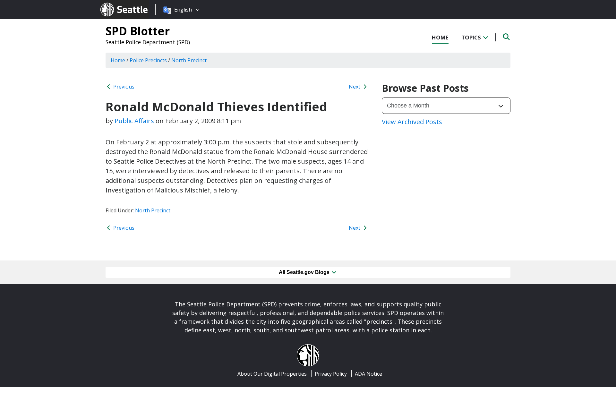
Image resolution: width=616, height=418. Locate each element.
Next (355, 86)
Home (440, 37)
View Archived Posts (412, 121)
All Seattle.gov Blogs (305, 272)
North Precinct (152, 210)
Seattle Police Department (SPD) (148, 42)
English (183, 9)
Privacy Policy (331, 373)
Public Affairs (134, 120)
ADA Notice (368, 373)
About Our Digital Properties (272, 373)
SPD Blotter (138, 30)
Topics (471, 37)
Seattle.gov (114, 3)
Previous (123, 86)
